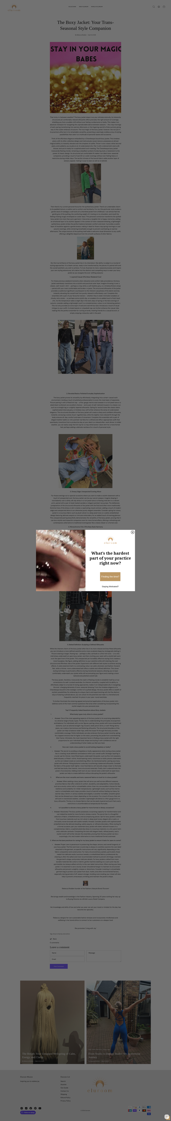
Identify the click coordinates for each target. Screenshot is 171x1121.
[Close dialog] (132, 532)
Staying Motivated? (110, 586)
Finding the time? (110, 576)
